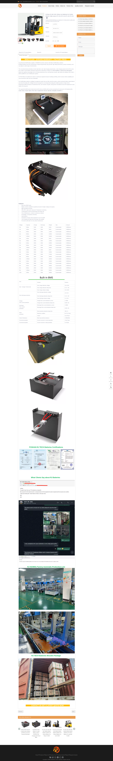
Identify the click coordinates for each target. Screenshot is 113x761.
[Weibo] (53, 757)
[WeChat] (50, 757)
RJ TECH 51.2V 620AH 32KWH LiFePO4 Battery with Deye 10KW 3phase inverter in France (86, 27)
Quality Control (61, 754)
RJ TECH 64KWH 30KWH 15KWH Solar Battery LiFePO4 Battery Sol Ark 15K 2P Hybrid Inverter (86, 21)
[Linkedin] (58, 757)
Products (41, 754)
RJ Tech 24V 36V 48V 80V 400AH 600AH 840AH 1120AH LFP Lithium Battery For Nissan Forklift (25, 732)
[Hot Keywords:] (94, 1)
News (67, 754)
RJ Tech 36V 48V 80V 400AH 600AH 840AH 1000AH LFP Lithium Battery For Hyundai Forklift (47, 732)
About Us (47, 754)
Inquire (49, 46)
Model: (20, 52)
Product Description (23, 55)
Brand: (38, 52)
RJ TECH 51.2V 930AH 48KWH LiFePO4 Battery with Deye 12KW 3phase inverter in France (86, 30)
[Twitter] (55, 757)
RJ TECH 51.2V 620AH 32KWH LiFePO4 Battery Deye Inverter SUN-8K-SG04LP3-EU (86, 23)
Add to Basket (61, 46)
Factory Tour (53, 754)
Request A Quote (73, 754)
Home (37, 754)
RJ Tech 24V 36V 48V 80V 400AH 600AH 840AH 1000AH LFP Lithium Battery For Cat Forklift (36, 732)
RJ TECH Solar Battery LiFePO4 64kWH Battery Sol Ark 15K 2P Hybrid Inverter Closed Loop (86, 19)
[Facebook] (63, 757)
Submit (80, 55)
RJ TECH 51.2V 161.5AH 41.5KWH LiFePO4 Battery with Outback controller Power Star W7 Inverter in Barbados (86, 25)
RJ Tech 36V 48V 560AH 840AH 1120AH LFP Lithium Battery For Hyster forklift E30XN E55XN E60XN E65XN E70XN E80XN (68, 734)
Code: (57, 52)
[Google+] (60, 757)
